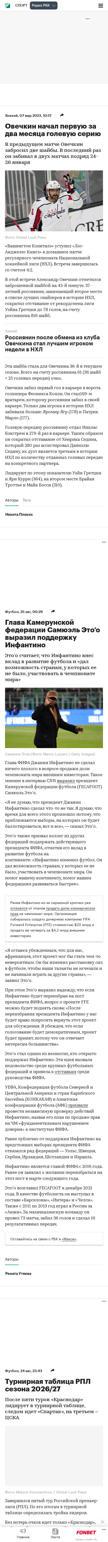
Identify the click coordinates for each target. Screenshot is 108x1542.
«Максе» (69, 1238)
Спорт (21, 5)
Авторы (12, 499)
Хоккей (11, 115)
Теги (27, 499)
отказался (18, 907)
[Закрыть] (102, 1522)
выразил (66, 781)
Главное (23, 1536)
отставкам (65, 1072)
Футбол (12, 611)
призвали (78, 1105)
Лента (55, 1536)
